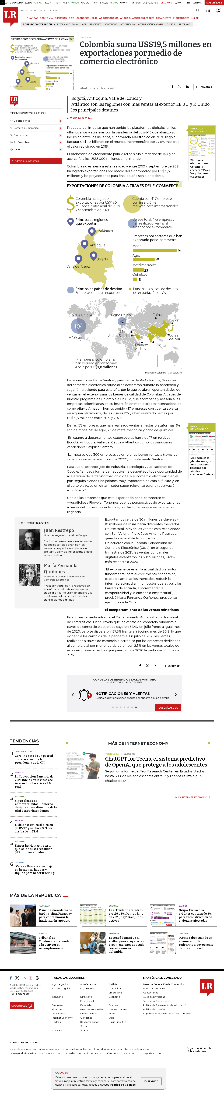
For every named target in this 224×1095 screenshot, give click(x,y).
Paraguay (44, 906)
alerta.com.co (131, 1053)
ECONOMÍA (46, 18)
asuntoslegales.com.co (23, 1049)
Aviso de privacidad (154, 996)
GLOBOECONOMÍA (86, 18)
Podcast (56, 1022)
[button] (71, 695)
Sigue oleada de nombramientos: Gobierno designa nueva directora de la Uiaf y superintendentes (36, 806)
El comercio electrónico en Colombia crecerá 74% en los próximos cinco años (200, 168)
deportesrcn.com (153, 1053)
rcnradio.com (73, 1053)
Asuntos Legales (61, 988)
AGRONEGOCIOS (108, 18)
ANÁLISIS (125, 18)
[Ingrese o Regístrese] (218, 10)
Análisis (113, 984)
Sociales (57, 1030)
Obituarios (86, 1017)
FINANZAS (32, 18)
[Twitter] (179, 87)
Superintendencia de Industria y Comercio (167, 1013)
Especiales (86, 1005)
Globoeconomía (118, 1009)
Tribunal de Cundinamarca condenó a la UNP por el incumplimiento (56, 943)
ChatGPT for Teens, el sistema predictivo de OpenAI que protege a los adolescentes (156, 762)
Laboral (183, 933)
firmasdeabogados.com (108, 1049)
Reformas (184, 24)
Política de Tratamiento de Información (165, 1005)
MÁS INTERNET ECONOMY (190, 797)
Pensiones (95, 24)
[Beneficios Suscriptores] (208, 10)
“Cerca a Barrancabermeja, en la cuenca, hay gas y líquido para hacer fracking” (35, 870)
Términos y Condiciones (156, 1001)
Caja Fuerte (87, 988)
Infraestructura (88, 1013)
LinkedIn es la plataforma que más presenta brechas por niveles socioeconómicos (202, 466)
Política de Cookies (123, 1084)
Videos (84, 1030)
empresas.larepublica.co (76, 1049)
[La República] (10, 17)
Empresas (57, 1005)
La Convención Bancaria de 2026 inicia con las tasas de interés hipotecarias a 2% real (34, 781)
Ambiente (114, 933)
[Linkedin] (187, 87)
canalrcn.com (54, 1053)
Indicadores (58, 1013)
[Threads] (39, 978)
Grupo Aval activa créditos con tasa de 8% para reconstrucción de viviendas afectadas (195, 915)
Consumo (57, 996)
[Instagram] (32, 978)
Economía (114, 996)
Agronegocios (60, 984)
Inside (112, 1013)
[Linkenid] (25, 978)
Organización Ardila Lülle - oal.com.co (199, 1050)
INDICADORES (181, 18)
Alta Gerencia (88, 984)
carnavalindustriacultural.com (26, 1053)
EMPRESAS (60, 18)
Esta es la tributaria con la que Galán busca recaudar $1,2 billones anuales (33, 849)
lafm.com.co (113, 1053)
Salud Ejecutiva (117, 1022)
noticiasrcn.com (93, 1053)
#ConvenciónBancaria (150, 24)
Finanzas (57, 1009)
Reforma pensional (68, 24)
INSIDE (195, 18)
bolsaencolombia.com (138, 1049)
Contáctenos (150, 992)
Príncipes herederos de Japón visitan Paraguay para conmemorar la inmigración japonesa (55, 915)
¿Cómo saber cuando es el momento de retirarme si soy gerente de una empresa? (196, 943)
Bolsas (19, 820)
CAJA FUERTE (163, 18)
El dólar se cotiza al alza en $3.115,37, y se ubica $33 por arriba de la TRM (34, 828)
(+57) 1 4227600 (19, 993)
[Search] (197, 10)
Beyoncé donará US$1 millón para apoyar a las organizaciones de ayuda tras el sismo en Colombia (126, 944)
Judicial (43, 933)
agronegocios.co (49, 1049)
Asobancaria (127, 24)
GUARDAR (206, 87)
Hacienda (20, 796)
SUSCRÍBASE (214, 2)
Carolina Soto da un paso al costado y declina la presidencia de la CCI (34, 759)
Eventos (113, 1005)
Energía (171, 24)
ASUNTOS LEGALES (143, 18)
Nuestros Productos (154, 988)
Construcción (23, 751)
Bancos (19, 772)
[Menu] (24, 18)
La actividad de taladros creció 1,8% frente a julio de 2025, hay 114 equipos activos (126, 915)
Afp (84, 24)
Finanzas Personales (91, 1009)
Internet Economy (62, 1017)
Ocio (111, 1017)
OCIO (71, 18)
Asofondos (111, 24)
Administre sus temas (26, 160)
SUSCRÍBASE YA (168, 707)
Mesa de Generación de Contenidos (163, 984)
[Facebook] (172, 87)
